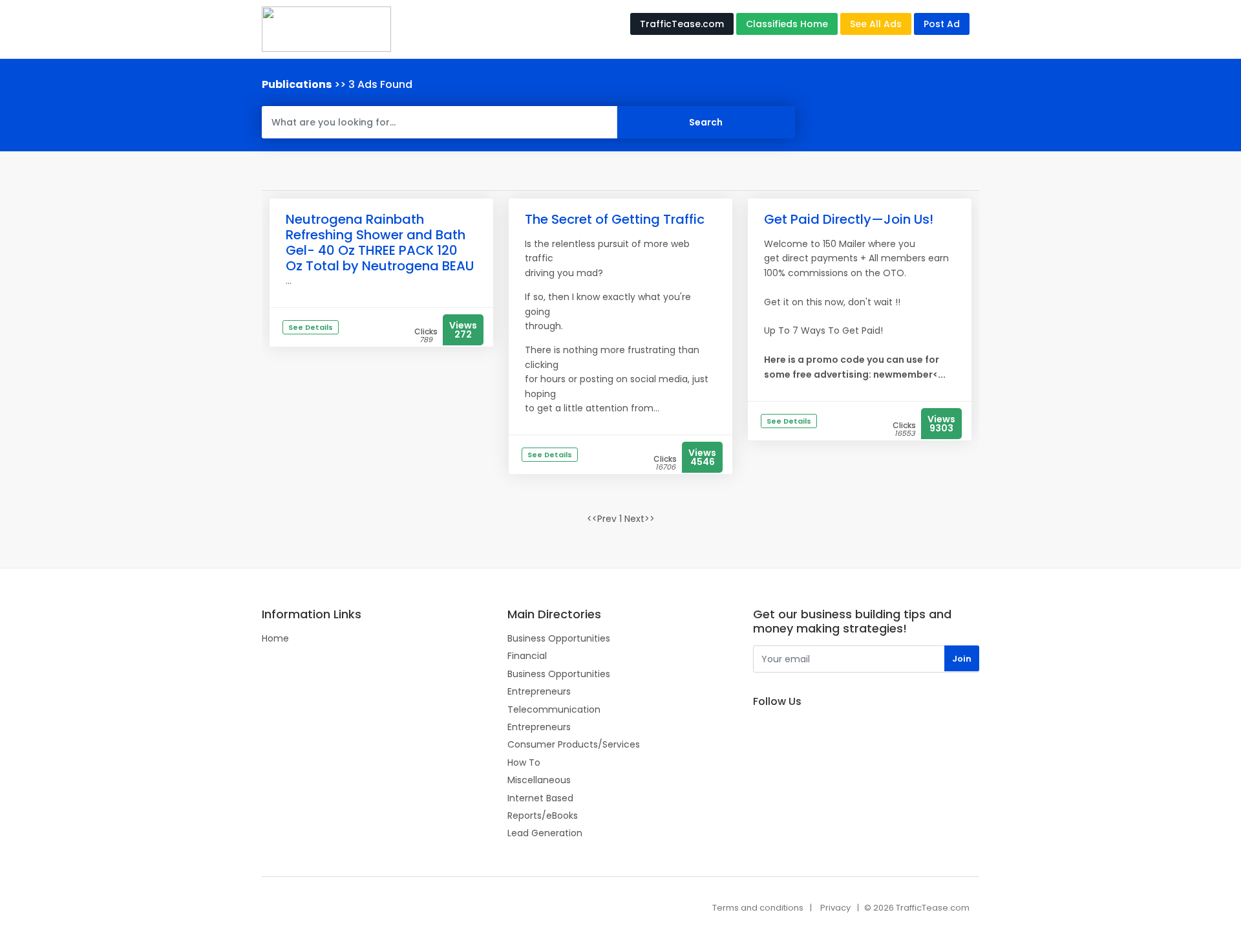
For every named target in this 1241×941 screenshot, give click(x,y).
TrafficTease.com (682, 23)
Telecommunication (553, 709)
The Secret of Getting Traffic (615, 219)
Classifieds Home (787, 23)
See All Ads (876, 23)
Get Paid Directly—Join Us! (848, 219)
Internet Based (540, 798)
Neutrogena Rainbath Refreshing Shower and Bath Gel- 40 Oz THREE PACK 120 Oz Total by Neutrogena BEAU (380, 242)
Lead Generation (544, 833)
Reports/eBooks (542, 815)
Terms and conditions (757, 908)
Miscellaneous (539, 779)
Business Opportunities (558, 638)
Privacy (835, 908)
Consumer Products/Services (573, 744)
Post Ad (942, 23)
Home (275, 638)
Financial (527, 655)
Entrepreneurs (539, 691)
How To (523, 762)
